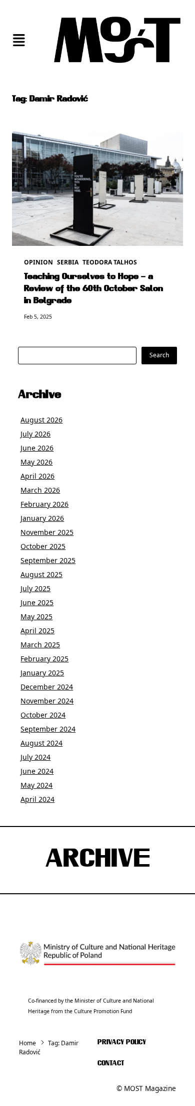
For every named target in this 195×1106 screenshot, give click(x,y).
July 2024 (35, 757)
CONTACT (111, 1063)
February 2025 (44, 658)
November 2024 (47, 701)
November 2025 (47, 532)
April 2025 (37, 630)
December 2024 (46, 687)
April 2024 (37, 799)
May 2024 (36, 785)
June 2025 (37, 602)
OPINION (38, 262)
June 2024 (37, 771)
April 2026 (37, 476)
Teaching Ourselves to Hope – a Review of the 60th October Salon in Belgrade (93, 289)
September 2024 (48, 729)
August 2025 (41, 574)
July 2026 (35, 434)
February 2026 (44, 504)
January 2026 (42, 518)
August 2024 (41, 743)
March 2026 (40, 490)
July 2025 (35, 588)
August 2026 (41, 420)
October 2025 (43, 546)
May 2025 (36, 616)
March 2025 (40, 644)
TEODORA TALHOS (109, 262)
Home (27, 1043)
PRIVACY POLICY (122, 1042)
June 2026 (37, 448)
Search (159, 355)
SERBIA (67, 262)
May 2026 (36, 462)
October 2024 (43, 715)
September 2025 (48, 560)
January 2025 (42, 672)
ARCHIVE (97, 860)
